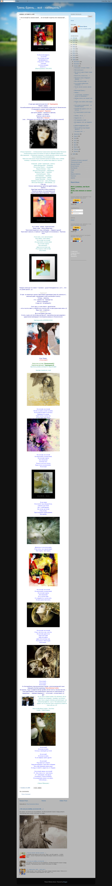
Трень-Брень (83, 26)
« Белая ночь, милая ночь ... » (82, 75)
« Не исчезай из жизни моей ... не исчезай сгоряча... (83, 106)
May (75, 142)
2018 (74, 40)
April (75, 144)
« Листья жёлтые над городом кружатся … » (82, 128)
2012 (74, 53)
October (76, 66)
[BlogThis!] (36, 788)
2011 (74, 55)
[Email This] (34, 788)
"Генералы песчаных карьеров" (79, 160)
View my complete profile (84, 28)
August (76, 136)
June (75, 140)
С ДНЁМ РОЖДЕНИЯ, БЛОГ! (81, 125)
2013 (74, 51)
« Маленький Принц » (79, 90)
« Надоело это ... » (79, 118)
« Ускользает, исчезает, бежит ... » (83, 67)
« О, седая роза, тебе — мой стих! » (36, 869)
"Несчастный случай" (76, 162)
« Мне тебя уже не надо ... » (81, 81)
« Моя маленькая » (79, 70)
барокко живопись (75, 174)
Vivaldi (72, 170)
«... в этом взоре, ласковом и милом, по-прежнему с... (81, 95)
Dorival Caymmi (75, 166)
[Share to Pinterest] (40, 788)
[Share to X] (37, 788)
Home (44, 801)
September (77, 134)
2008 (74, 154)
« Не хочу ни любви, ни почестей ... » (31, 809)
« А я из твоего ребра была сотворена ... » (81, 84)
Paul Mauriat (74, 168)
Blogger (65, 882)
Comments (76, 213)
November (77, 63)
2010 (74, 57)
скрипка (73, 178)
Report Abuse (75, 182)
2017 (74, 42)
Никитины (73, 176)
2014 (74, 48)
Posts (74, 210)
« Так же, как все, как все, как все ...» (36, 852)
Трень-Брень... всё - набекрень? (39, 7)
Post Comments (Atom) (33, 804)
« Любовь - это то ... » (79, 115)
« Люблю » (76, 92)
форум (72, 220)
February (76, 149)
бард (72, 172)
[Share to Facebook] (39, 788)
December (77, 61)
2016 (74, 44)
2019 (74, 38)
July (75, 138)
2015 (74, 46)
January (76, 151)
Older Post (63, 801)
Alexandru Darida (75, 164)
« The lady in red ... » (79, 131)
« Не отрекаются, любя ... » (81, 120)
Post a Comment (26, 794)
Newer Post (24, 801)
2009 (74, 59)
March (75, 147)
